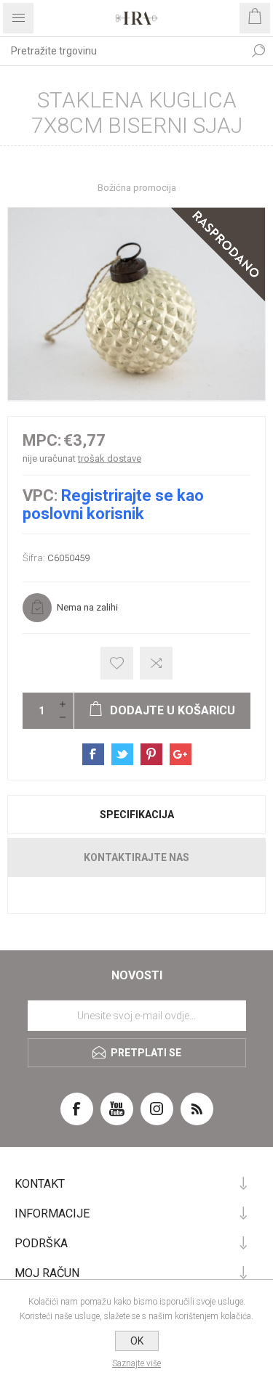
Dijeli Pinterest (151, 754)
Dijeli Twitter (122, 754)
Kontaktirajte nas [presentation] (136, 857)
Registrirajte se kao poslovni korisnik (113, 504)
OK (136, 1341)
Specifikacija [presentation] (137, 814)
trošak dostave (109, 458)
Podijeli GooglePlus (180, 754)
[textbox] (122, 50)
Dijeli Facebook (93, 754)
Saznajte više (136, 1363)
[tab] (136, 814)
